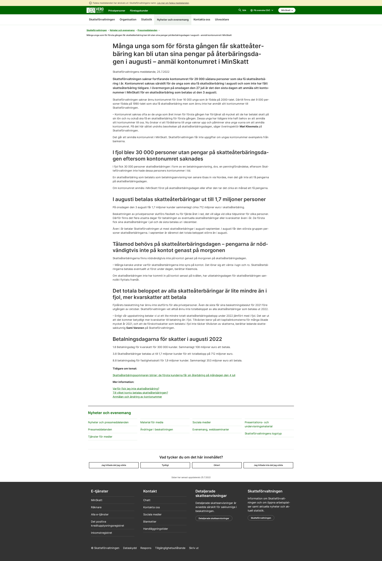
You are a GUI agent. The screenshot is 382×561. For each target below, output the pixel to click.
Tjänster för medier (100, 436)
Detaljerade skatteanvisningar (214, 518)
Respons (145, 548)
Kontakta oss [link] (202, 19)
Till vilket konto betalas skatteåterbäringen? (140, 392)
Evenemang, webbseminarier (210, 429)
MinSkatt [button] (286, 10)
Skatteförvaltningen (102, 19)
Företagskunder (139, 10)
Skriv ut (194, 548)
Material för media (151, 422)
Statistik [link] (146, 19)
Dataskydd (130, 548)
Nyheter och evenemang (122, 30)
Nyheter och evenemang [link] (173, 19)
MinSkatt (96, 500)
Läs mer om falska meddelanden (173, 3)
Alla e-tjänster (100, 514)
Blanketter (149, 521)
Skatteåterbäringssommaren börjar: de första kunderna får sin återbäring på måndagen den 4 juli (174, 375)
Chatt (146, 500)
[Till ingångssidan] (95, 10)
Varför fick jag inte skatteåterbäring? (136, 388)
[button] (114, 465)
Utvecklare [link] (222, 19)
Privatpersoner (116, 10)
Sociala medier (201, 422)
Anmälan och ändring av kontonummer (137, 396)
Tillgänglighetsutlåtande (170, 548)
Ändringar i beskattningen (156, 429)
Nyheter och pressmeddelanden (108, 422)
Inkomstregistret (101, 532)
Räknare (96, 507)
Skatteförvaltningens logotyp (263, 433)
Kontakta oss (151, 507)
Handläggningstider (155, 528)
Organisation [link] (128, 19)
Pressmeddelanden (147, 30)
